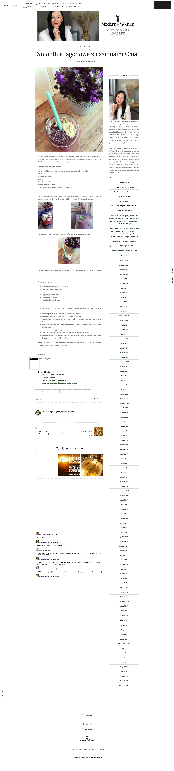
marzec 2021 (123, 385)
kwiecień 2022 (124, 339)
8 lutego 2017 (92, 61)
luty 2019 (123, 472)
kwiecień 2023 (124, 293)
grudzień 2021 (124, 353)
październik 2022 (123, 316)
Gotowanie (91, 47)
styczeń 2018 (123, 532)
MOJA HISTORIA (76, 749)
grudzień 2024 (124, 260)
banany (38, 391)
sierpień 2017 (123, 555)
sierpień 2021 (123, 371)
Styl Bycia (123, 671)
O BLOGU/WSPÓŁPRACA (90, 749)
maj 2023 (123, 288)
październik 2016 (123, 601)
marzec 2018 (123, 523)
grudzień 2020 (124, 394)
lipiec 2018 (124, 505)
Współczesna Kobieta (124, 685)
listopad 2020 (124, 399)
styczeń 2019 (123, 477)
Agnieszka (114, 250)
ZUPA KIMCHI (124, 201)
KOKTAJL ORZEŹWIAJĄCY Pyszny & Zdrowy (55, 380)
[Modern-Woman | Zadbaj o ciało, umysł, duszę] (87, 23)
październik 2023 (123, 265)
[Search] (136, 69)
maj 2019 (123, 459)
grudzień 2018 (124, 482)
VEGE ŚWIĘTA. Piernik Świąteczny (126, 241)
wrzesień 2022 (124, 320)
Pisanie (124, 662)
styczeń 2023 (123, 307)
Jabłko (43, 391)
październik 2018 (123, 491)
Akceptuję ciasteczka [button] (162, 5)
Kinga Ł (114, 241)
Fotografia (83, 47)
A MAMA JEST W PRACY (123, 224)
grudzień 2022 (124, 311)
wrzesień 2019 (124, 445)
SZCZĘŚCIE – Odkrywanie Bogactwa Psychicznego (53, 433)
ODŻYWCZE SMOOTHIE (49, 378)
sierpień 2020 (123, 413)
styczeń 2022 (123, 348)
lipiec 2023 (124, 279)
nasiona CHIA (55, 391)
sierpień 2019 (123, 449)
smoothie (69, 391)
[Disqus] (69, 506)
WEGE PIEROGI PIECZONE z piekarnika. (124, 187)
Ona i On (123, 653)
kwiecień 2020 (124, 426)
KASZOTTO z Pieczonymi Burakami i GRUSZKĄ (123, 206)
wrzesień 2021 (124, 366)
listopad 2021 (124, 357)
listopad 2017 (124, 541)
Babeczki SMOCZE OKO (123, 196)
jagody (49, 391)
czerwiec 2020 (124, 417)
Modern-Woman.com (58, 412)
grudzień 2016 (124, 592)
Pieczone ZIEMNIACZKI (82, 432)
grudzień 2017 (124, 537)
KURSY (124, 648)
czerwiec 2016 (124, 615)
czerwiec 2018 (124, 509)
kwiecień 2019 (124, 463)
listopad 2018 (124, 486)
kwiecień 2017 (124, 574)
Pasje (123, 658)
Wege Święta (123, 681)
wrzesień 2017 (124, 551)
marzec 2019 (123, 468)
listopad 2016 (124, 597)
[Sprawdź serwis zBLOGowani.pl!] (87, 729)
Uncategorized (124, 676)
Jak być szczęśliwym (123, 644)
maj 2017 (123, 569)
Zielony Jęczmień (87, 391)
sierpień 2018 (123, 500)
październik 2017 (123, 546)
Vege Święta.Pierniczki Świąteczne (123, 192)
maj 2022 (123, 334)
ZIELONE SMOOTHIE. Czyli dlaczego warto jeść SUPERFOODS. (60, 383)
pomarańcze (63, 391)
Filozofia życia (124, 625)
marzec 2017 (123, 578)
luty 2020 (123, 436)
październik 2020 (123, 403)
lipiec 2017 (124, 560)
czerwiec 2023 (124, 284)
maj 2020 (123, 422)
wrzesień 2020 (124, 408)
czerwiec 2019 (124, 454)
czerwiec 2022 (124, 330)
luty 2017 (123, 583)
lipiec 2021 (124, 376)
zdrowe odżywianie (77, 391)
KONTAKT (102, 749)
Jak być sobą (123, 639)
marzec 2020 (123, 431)
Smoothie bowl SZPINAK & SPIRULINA (54, 375)
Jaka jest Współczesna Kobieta (129, 237)
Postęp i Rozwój (123, 667)
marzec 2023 (123, 297)
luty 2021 (123, 389)
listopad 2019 (124, 440)
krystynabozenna (114, 246)
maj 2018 (123, 514)
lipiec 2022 (124, 325)
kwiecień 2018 (124, 518)
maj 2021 (123, 380)
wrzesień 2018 (124, 495)
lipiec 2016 (124, 611)
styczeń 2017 (123, 588)
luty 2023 (123, 302)
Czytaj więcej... (113, 177)
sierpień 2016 (123, 606)
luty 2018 (123, 528)
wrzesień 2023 (124, 270)
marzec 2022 (123, 343)
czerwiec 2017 (124, 565)
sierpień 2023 (123, 274)
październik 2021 (123, 362)
